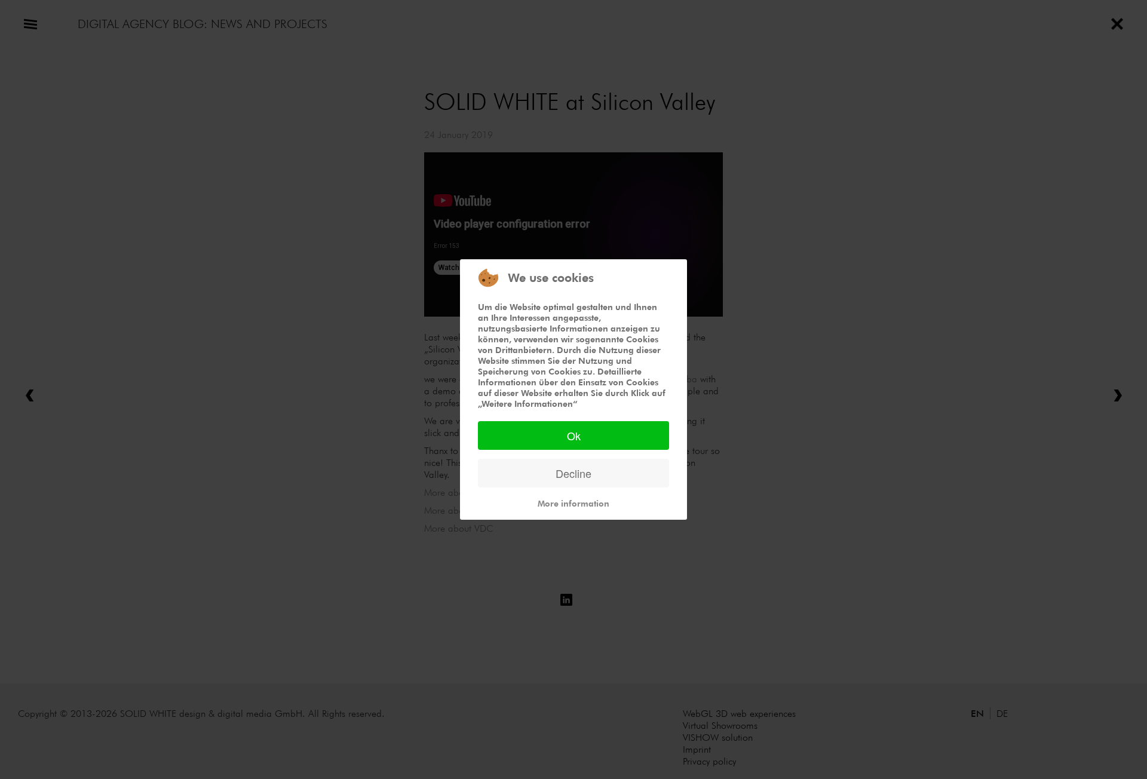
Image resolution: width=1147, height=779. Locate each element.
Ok (574, 435)
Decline (573, 473)
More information (573, 503)
